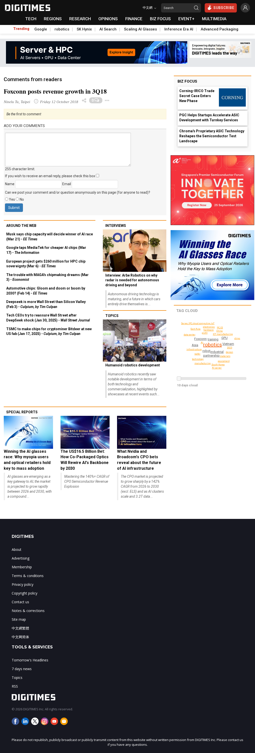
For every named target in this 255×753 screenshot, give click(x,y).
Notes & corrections (28, 610)
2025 (229, 347)
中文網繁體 (20, 628)
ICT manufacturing (223, 334)
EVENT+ (186, 18)
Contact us (20, 602)
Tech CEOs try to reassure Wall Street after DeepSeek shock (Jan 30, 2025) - (48, 317)
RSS (15, 686)
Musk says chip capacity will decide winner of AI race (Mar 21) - (49, 236)
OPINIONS (108, 18)
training (213, 339)
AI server (217, 368)
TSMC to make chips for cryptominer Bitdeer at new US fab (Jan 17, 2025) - (49, 331)
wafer (197, 354)
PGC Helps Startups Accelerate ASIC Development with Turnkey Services (209, 117)
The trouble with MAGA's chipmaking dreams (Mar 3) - (47, 277)
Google (40, 29)
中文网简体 (20, 636)
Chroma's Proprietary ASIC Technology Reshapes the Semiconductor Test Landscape (211, 136)
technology (197, 359)
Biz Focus (187, 81)
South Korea (218, 364)
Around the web (21, 226)
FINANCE (133, 18)
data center (189, 334)
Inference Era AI (178, 29)
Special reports (22, 412)
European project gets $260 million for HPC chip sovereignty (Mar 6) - (45, 263)
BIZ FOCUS (160, 18)
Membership (22, 567)
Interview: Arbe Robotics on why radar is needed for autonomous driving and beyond (132, 280)
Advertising (20, 558)
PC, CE (220, 327)
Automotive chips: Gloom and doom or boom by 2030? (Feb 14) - (45, 290)
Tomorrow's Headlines (30, 660)
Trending (21, 29)
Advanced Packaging (219, 29)
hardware (208, 330)
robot (206, 351)
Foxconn (200, 339)
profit (204, 333)
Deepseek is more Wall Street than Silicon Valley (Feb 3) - (46, 304)
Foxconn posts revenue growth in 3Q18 (55, 91)
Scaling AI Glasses (140, 29)
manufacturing (202, 363)
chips (237, 338)
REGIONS (53, 18)
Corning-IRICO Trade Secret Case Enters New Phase (196, 96)
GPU (224, 338)
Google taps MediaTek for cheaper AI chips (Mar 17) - (46, 250)
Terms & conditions (28, 575)
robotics (62, 29)
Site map (19, 619)
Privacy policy (22, 584)
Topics (112, 316)
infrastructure (194, 349)
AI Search (108, 29)
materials (225, 356)
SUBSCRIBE (223, 8)
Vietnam (228, 344)
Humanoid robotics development (132, 365)
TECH (30, 18)
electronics (209, 327)
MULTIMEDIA (214, 18)
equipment (224, 361)
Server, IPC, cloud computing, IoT (197, 323)
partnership (211, 355)
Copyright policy (24, 593)
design (229, 352)
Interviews (115, 226)
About (16, 549)
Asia (195, 345)
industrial (217, 352)
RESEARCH (80, 18)
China (219, 331)
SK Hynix (84, 29)
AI (202, 342)
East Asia (195, 329)
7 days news (22, 668)
